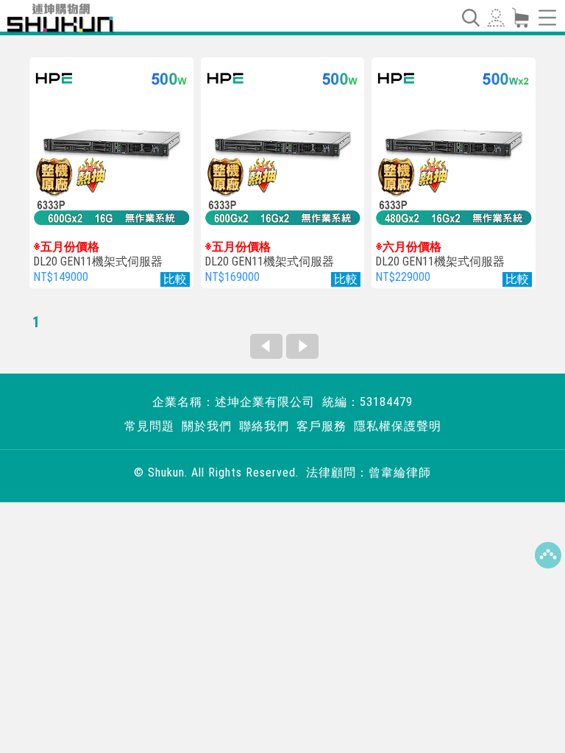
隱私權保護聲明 (397, 426)
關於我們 (207, 426)
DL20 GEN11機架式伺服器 (98, 254)
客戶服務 (321, 426)
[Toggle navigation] (470, 17)
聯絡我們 (264, 426)
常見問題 (149, 426)
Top (548, 555)
